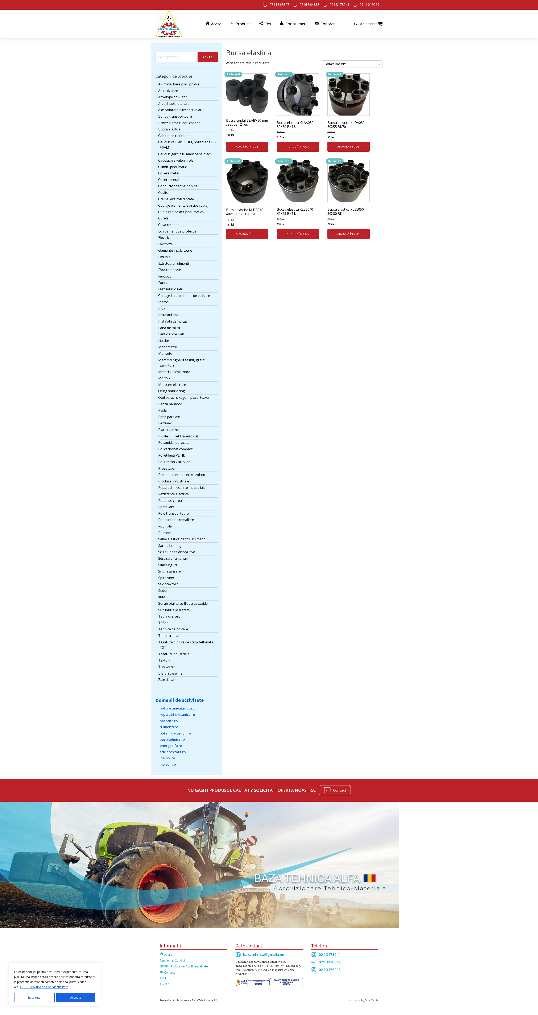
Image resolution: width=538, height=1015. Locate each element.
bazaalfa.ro (169, 721)
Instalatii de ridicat (172, 321)
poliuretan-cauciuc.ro (177, 708)
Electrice (164, 237)
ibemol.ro (167, 758)
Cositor (164, 192)
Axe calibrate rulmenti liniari (180, 110)
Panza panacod (170, 404)
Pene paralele (169, 417)
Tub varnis (166, 666)
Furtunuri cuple (170, 289)
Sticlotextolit (168, 584)
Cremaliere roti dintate (176, 199)
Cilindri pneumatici (172, 167)
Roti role (165, 526)
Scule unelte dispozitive (176, 552)
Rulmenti (165, 532)
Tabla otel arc (169, 616)
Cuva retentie (168, 224)
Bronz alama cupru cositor (179, 123)
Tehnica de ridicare (173, 629)
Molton (164, 378)
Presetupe (166, 468)
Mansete (165, 353)
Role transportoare (173, 513)
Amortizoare (168, 90)
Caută (207, 57)
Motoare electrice (172, 384)
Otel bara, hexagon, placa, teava (183, 397)
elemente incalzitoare (175, 250)
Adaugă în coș (247, 146)
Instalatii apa (168, 314)
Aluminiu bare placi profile (178, 84)
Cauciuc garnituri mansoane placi (184, 154)
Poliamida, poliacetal (174, 442)
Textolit (164, 660)
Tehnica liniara (170, 635)
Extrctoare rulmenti (173, 263)
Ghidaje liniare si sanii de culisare (184, 295)
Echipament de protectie (177, 231)
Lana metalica (169, 327)
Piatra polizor (169, 429)
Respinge (34, 997)
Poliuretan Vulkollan (174, 462)
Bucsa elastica (169, 129)
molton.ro (168, 764)
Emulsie (164, 257)
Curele (163, 218)
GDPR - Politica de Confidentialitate (44, 987)
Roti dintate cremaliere (176, 519)
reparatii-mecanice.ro (177, 714)
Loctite (163, 340)
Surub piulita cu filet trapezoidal (183, 603)
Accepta (75, 997)
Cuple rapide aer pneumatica (181, 212)
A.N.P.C (165, 984)
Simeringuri (167, 565)
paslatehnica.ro (172, 739)
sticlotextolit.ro (173, 752)
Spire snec (166, 577)
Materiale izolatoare (174, 371)
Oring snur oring (171, 391)
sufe (161, 597)
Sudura (164, 590)
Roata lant (166, 507)
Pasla (162, 410)
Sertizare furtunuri (173, 558)
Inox (161, 308)
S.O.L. (163, 978)
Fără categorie (169, 269)
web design (354, 1000)
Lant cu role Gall (171, 334)
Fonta (162, 282)
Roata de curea (170, 500)
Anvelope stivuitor (172, 97)
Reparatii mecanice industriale (182, 487)
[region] (54, 984)
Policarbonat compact (175, 449)
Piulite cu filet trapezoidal (178, 436)
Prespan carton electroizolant (181, 474)
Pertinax (164, 423)
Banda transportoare (175, 116)
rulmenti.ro (169, 727)
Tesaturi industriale (173, 654)
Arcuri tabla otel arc (173, 103)
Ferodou (164, 276)
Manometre (167, 347)
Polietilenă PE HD (172, 455)
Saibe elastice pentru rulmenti (182, 539)
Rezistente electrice (173, 494)
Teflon (163, 622)
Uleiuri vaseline (170, 673)
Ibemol (163, 302)
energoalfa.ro (171, 745)
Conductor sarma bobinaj (178, 186)
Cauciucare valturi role (176, 160)
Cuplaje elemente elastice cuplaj (183, 205)
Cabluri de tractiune (173, 135)
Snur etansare (169, 571)
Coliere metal (168, 173)
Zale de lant (167, 679)
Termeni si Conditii (172, 960)
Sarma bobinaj (169, 545)
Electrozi (165, 244)
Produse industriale (173, 481)
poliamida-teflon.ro (175, 733)
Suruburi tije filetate (174, 610)
